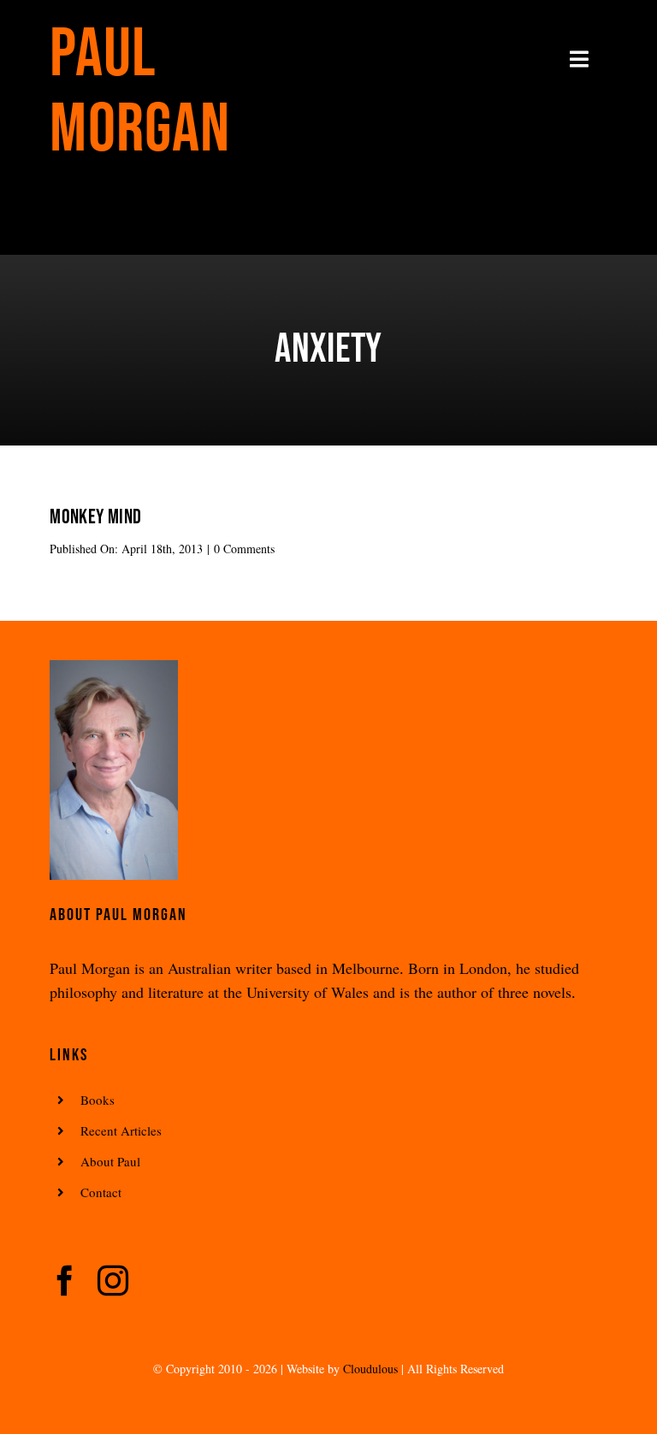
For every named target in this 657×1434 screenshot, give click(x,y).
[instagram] (113, 1281)
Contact (100, 1192)
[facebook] (65, 1281)
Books (97, 1099)
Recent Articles (121, 1130)
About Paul (110, 1161)
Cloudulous (370, 1368)
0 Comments (244, 548)
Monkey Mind (95, 517)
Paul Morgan (140, 92)
